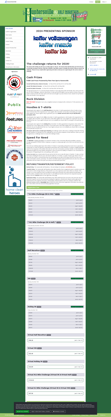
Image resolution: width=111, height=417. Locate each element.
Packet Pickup (9, 41)
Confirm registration (11, 31)
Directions (8, 51)
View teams (9, 35)
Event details (9, 28)
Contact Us (8, 60)
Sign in (97, 1)
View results (9, 38)
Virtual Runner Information (12, 67)
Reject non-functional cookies (40, 411)
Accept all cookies (22, 411)
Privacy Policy (84, 415)
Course (7, 44)
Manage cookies (59, 411)
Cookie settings (76, 415)
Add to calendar (94, 65)
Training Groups (10, 64)
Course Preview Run (11, 47)
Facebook (92, 74)
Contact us (102, 415)
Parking (8, 54)
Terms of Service (94, 415)
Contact (91, 2)
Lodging (8, 57)
